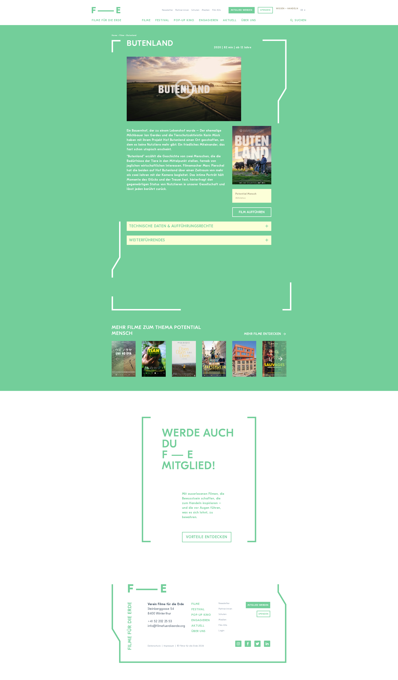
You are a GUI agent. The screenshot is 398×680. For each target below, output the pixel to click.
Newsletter (167, 10)
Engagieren (208, 20)
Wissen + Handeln (287, 8)
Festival (162, 20)
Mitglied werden (241, 10)
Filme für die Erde (106, 20)
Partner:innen (182, 10)
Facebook (248, 644)
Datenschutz (154, 646)
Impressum (169, 646)
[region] (259, 89)
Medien (206, 10)
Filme (146, 20)
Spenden (265, 10)
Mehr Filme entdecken (262, 334)
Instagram (238, 644)
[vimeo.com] (184, 89)
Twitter (257, 644)
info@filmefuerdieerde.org (166, 626)
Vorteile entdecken (206, 537)
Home (114, 35)
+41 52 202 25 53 (160, 621)
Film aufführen (252, 212)
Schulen (195, 10)
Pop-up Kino (184, 20)
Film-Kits (216, 10)
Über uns (248, 20)
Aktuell (230, 20)
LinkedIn (267, 644)
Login (221, 630)
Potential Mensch (246, 193)
